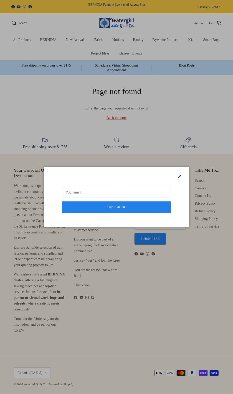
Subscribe (116, 207)
